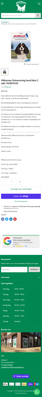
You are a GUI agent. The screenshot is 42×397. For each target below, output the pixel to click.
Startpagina (5, 22)
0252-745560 (8, 365)
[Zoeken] (38, 15)
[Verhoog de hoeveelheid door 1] (20, 181)
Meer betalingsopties (21, 201)
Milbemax (8, 87)
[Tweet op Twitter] (6, 219)
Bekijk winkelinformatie (10, 211)
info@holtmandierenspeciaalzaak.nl (12, 367)
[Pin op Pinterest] (15, 219)
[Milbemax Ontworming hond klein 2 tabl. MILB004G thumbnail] (4, 71)
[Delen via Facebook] (2, 219)
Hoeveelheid (5, 177)
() (26, 246)
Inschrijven (34, 269)
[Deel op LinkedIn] (10, 219)
